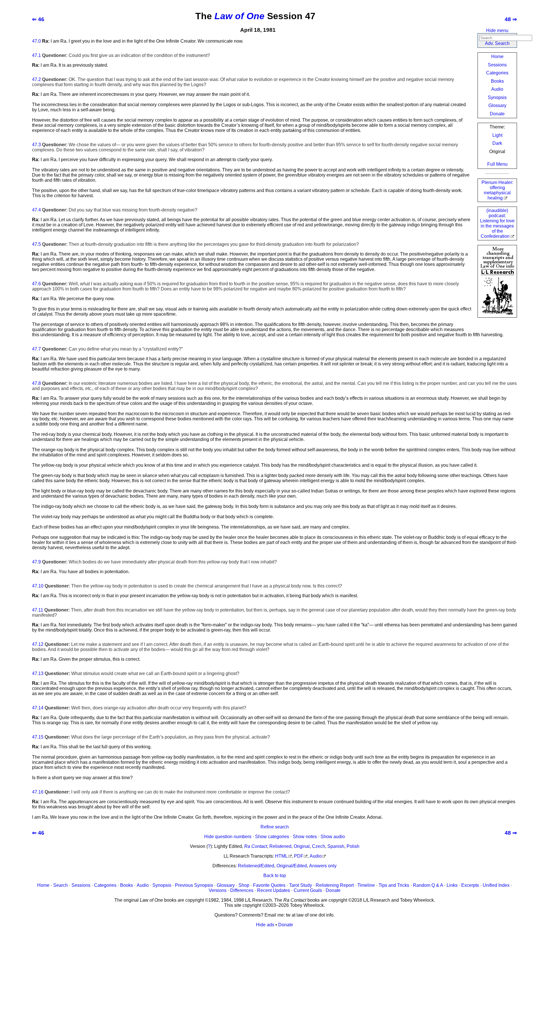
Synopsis (497, 97)
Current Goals (308, 890)
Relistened (280, 846)
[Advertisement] (274, 972)
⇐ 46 (38, 19)
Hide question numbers (227, 836)
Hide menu (497, 30)
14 (40, 707)
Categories (497, 72)
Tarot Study (300, 885)
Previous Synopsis (194, 885)
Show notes (305, 836)
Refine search (274, 826)
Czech (318, 846)
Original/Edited (292, 865)
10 (40, 585)
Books (497, 81)
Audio (497, 89)
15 (40, 737)
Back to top (274, 875)
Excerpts (470, 885)
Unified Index (496, 885)
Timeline (366, 885)
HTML (281, 856)
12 (40, 644)
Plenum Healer (497, 190)
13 (40, 673)
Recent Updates (273, 890)
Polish (353, 846)
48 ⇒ (511, 19)
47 (34, 41)
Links (452, 885)
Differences (241, 890)
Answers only (323, 865)
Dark (497, 143)
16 (40, 791)
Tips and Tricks (394, 885)
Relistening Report (335, 885)
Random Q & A (428, 885)
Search (60, 885)
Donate (497, 113)
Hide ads (265, 924)
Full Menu (497, 164)
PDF (298, 856)
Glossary (497, 105)
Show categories (272, 836)
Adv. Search (497, 43)
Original (302, 846)
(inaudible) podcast (497, 223)
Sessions (497, 64)
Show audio (333, 836)
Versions (217, 890)
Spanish (335, 846)
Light (497, 135)
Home (497, 56)
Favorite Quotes (269, 885)
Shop (243, 885)
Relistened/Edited (256, 865)
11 (40, 610)
